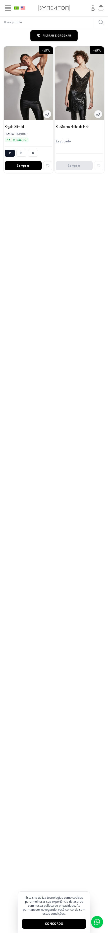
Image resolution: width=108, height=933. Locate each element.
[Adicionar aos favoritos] (47, 165)
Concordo (54, 923)
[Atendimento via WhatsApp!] (97, 922)
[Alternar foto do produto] (47, 114)
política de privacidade (59, 905)
